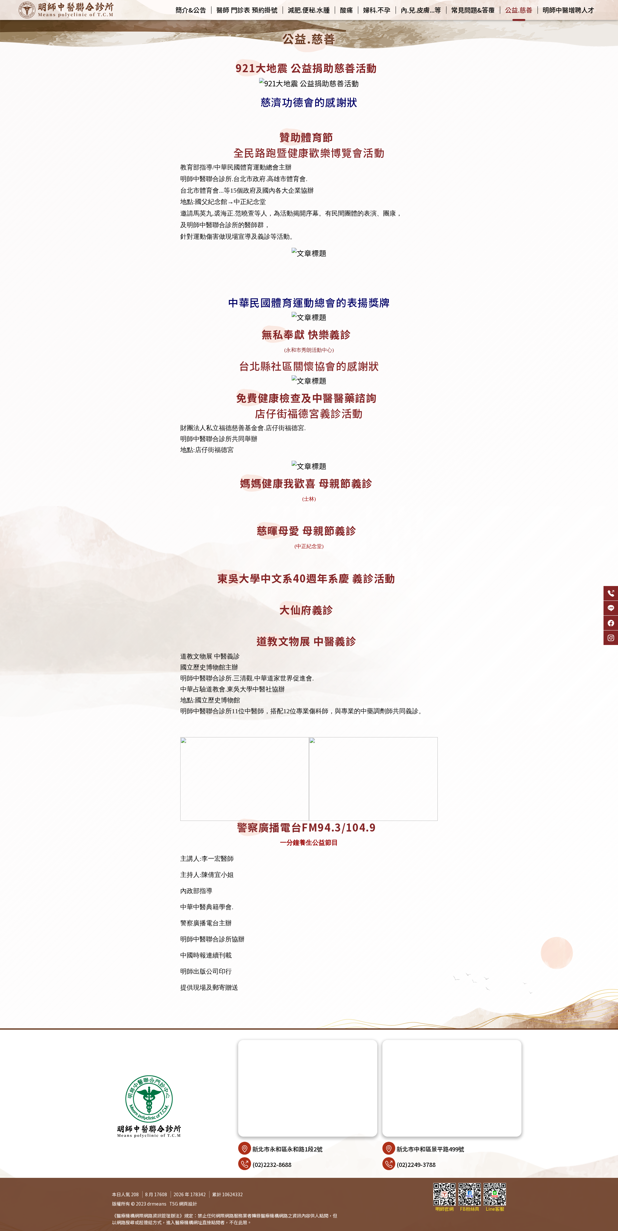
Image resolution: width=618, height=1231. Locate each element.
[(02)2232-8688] (611, 593)
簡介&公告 (190, 9)
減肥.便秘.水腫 (309, 9)
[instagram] (611, 637)
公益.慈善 (518, 9)
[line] (611, 608)
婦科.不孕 (376, 9)
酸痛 (346, 9)
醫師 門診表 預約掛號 (246, 9)
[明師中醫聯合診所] (66, 10)
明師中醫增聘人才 (568, 9)
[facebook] (611, 623)
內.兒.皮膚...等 (421, 9)
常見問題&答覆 (473, 9)
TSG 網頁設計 (183, 1203)
